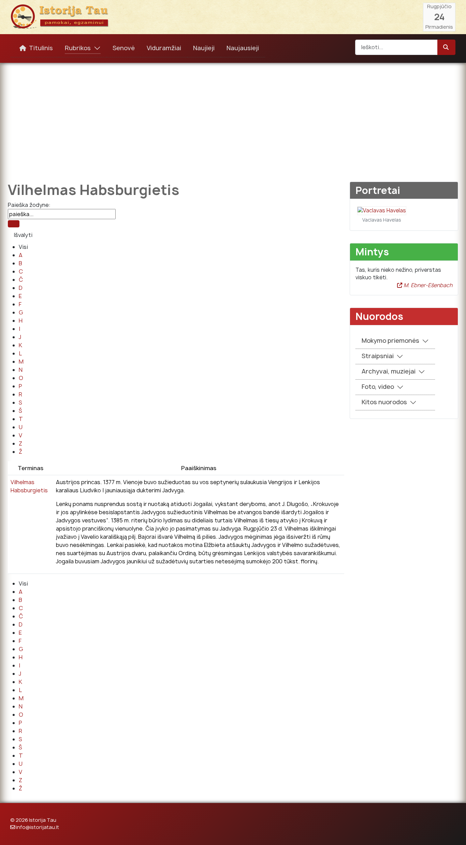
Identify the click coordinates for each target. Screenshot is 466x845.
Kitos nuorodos (384, 402)
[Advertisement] (233, 117)
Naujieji (204, 48)
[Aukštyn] (454, 832)
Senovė (124, 48)
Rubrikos (78, 48)
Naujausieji (243, 48)
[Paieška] (13, 223)
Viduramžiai (164, 48)
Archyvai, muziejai (389, 371)
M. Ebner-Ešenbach (427, 285)
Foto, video (378, 386)
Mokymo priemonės (390, 340)
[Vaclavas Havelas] (382, 210)
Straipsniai (378, 356)
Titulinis (41, 48)
